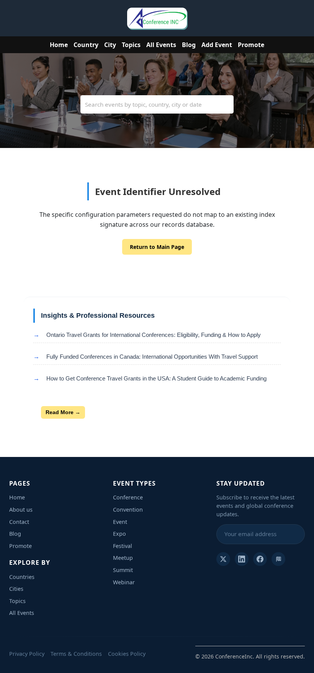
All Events (161, 45)
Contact (19, 521)
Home (59, 45)
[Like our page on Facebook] (260, 559)
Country (86, 45)
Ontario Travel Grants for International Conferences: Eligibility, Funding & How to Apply (153, 335)
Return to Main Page (157, 246)
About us (21, 509)
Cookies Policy (127, 653)
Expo (119, 533)
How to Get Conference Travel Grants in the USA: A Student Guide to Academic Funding (156, 378)
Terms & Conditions (76, 653)
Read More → (63, 412)
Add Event (216, 45)
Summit (123, 570)
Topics (131, 45)
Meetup (123, 557)
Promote (251, 45)
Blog (189, 45)
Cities (16, 588)
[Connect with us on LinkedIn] (242, 559)
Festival (122, 545)
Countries (21, 576)
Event (120, 521)
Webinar (124, 582)
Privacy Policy (26, 653)
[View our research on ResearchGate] (278, 559)
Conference (128, 497)
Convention (128, 509)
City (110, 45)
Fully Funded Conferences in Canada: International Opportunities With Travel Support (152, 356)
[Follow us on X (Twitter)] (223, 559)
